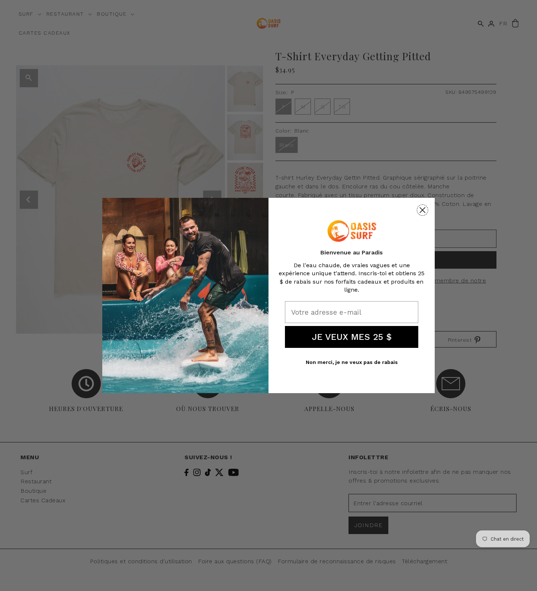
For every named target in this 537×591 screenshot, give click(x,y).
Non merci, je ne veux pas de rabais (352, 362)
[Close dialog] (422, 210)
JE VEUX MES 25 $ (352, 337)
